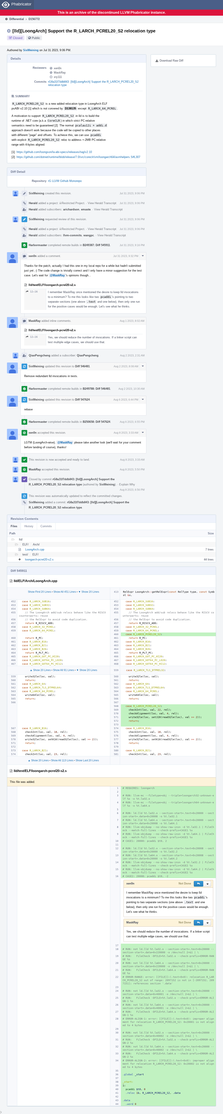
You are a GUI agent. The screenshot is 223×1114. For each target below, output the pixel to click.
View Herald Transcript (102, 203)
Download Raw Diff (171, 60)
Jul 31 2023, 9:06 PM (132, 193)
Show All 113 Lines (62, 760)
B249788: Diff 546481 (96, 388)
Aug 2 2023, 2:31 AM (132, 355)
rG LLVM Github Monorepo (65, 181)
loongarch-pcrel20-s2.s (39, 559)
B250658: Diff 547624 (96, 421)
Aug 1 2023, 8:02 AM (132, 320)
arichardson (71, 209)
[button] (198, 884)
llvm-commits (72, 235)
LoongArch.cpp (34, 549)
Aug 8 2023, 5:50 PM (132, 469)
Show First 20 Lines (39, 591)
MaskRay (60, 72)
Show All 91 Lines (63, 670)
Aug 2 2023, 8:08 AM (126, 366)
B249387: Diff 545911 (96, 245)
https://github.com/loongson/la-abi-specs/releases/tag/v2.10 (54, 152)
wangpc (88, 235)
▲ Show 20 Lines (40, 670)
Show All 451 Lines (64, 591)
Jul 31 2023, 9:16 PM (132, 245)
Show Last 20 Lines (87, 760)
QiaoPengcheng (39, 355)
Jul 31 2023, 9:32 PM (125, 256)
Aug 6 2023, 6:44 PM (125, 399)
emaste (86, 209)
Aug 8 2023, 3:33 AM (126, 432)
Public (36, 38)
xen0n (57, 68)
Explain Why (127, 484)
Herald (33, 203)
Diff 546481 (82, 366)
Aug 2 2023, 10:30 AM (131, 388)
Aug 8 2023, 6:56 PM (132, 489)
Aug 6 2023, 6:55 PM (132, 421)
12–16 (34, 291)
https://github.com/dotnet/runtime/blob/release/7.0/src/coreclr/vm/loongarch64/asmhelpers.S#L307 (78, 157)
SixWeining (31, 50)
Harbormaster (38, 245)
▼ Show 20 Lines (88, 591)
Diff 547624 (82, 399)
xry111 (58, 77)
